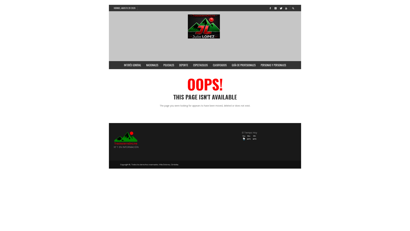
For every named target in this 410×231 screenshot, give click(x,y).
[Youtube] (286, 8)
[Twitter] (280, 8)
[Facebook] (270, 8)
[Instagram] (275, 8)
